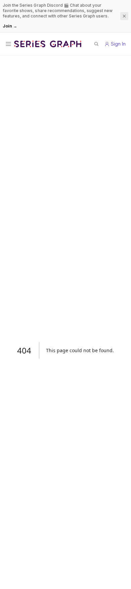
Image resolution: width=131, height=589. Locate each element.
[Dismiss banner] (124, 16)
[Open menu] (8, 44)
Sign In (118, 44)
